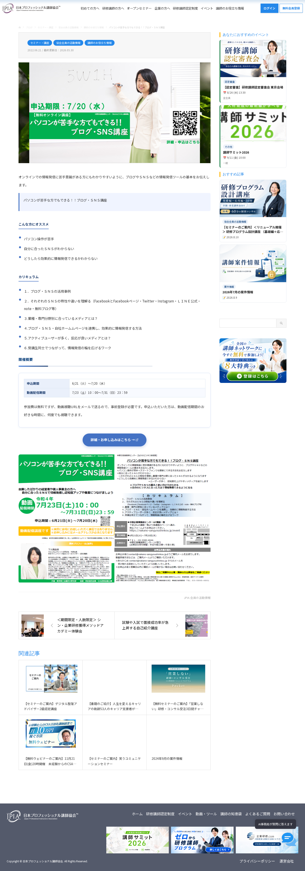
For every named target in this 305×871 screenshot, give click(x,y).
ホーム (137, 813)
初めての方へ (90, 8)
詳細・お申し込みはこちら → (113, 439)
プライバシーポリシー (257, 861)
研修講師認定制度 (185, 8)
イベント (207, 8)
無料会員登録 (291, 8)
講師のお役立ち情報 (230, 8)
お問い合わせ (284, 813)
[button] (289, 839)
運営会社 (287, 861)
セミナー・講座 (39, 43)
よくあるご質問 (257, 813)
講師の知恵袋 (231, 813)
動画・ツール (206, 813)
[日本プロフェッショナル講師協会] (31, 8)
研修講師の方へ (113, 8)
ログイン (269, 8)
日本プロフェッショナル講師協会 (43, 861)
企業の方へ (162, 8)
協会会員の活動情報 (68, 43)
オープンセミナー (139, 8)
